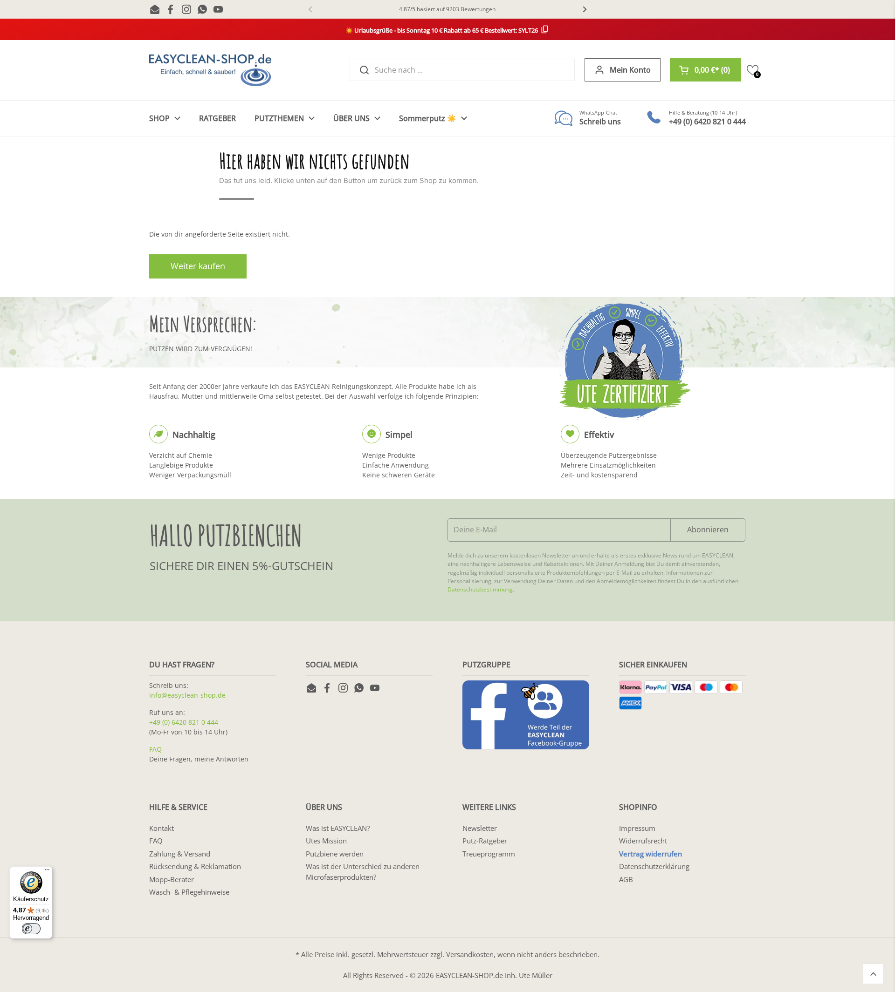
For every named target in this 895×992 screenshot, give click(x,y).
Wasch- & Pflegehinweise (189, 892)
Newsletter (479, 828)
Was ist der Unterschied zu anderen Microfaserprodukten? (363, 872)
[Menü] (47, 871)
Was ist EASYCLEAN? (338, 828)
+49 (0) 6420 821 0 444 (183, 722)
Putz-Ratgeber (484, 840)
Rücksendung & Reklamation (195, 866)
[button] (705, 70)
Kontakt (161, 828)
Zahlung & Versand (179, 853)
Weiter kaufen (198, 266)
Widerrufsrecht (643, 840)
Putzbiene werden (335, 853)
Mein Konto (630, 70)
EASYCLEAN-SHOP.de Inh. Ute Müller (494, 975)
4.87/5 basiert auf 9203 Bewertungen (447, 9)
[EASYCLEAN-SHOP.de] (210, 70)
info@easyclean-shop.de (187, 695)
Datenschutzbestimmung (480, 589)
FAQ (155, 749)
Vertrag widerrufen (650, 853)
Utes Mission (326, 840)
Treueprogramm (488, 853)
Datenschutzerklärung (654, 866)
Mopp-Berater (171, 879)
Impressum (637, 828)
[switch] (31, 928)
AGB (626, 879)
